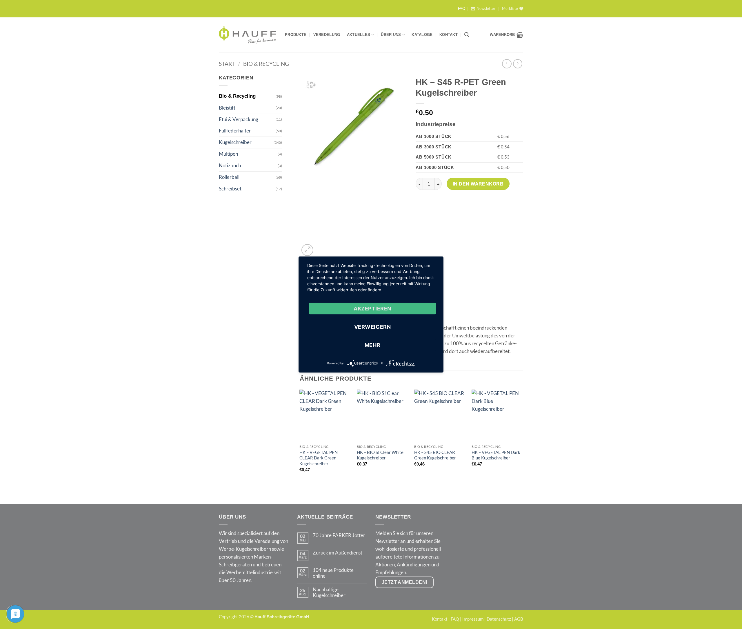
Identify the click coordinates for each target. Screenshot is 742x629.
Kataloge (422, 34)
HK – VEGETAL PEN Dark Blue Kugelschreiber (496, 455)
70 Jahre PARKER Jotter (339, 535)
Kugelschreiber (235, 142)
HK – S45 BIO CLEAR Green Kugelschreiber (435, 455)
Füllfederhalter (235, 131)
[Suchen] (466, 34)
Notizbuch (230, 165)
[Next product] (507, 64)
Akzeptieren (372, 309)
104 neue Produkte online (333, 573)
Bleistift (227, 108)
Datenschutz (499, 618)
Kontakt (448, 34)
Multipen (228, 154)
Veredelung (326, 34)
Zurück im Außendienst (337, 553)
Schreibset (230, 189)
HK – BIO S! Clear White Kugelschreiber (380, 455)
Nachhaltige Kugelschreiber (329, 592)
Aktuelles (358, 34)
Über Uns (391, 34)
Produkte (295, 34)
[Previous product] (518, 64)
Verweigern (372, 327)
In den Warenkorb (478, 183)
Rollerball (229, 177)
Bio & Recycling (266, 63)
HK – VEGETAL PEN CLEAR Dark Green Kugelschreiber (318, 458)
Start (227, 63)
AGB (518, 618)
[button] (483, 8)
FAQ (461, 8)
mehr (372, 345)
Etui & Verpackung (238, 119)
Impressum (472, 618)
